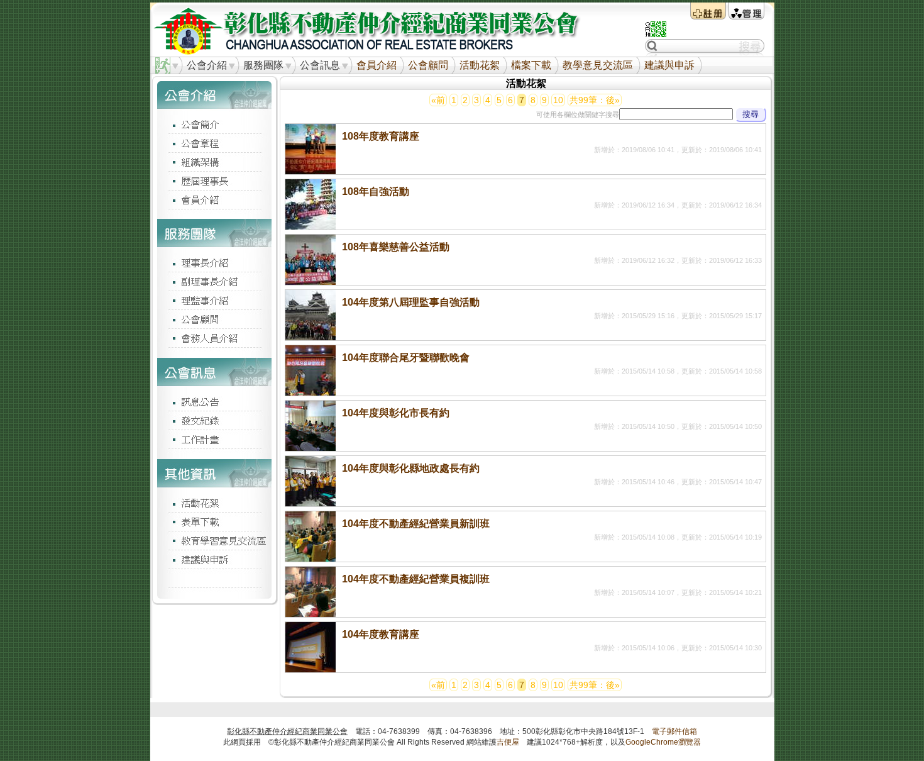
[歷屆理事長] (214, 180)
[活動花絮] (214, 502)
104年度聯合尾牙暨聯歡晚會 (406, 357)
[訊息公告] (214, 401)
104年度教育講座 (380, 634)
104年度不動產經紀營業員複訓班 (416, 579)
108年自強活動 (375, 191)
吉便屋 (508, 742)
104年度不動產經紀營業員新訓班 (416, 523)
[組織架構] (214, 161)
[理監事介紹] (214, 300)
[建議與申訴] (214, 559)
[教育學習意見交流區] (214, 540)
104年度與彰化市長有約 (395, 413)
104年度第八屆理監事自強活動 (411, 302)
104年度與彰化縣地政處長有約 (411, 468)
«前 (438, 100)
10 (558, 100)
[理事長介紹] (214, 262)
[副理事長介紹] (214, 281)
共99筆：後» (594, 100)
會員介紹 (376, 65)
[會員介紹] (214, 199)
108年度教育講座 (380, 136)
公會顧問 (428, 65)
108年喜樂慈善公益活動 (395, 247)
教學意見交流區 (598, 65)
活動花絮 (479, 65)
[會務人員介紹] (214, 337)
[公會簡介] (214, 124)
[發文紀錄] (214, 420)
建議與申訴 (669, 65)
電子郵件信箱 (674, 731)
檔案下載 (531, 65)
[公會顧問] (214, 318)
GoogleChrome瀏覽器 (663, 742)
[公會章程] (214, 142)
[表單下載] (214, 521)
